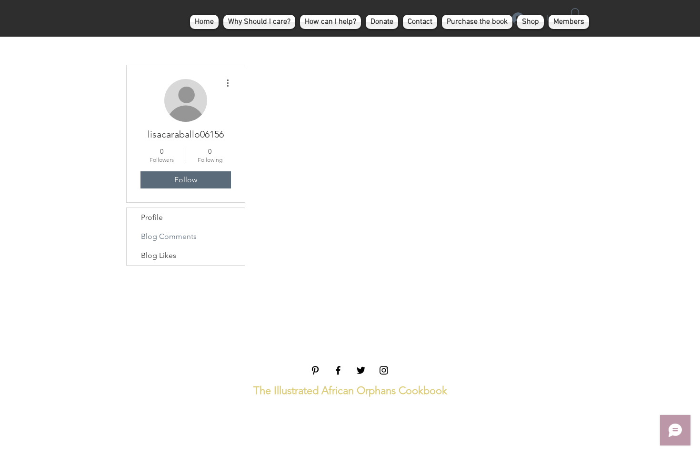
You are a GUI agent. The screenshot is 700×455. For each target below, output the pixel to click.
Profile (152, 217)
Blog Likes (158, 255)
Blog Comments (169, 236)
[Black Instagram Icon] (384, 370)
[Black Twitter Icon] (361, 370)
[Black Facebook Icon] (338, 370)
